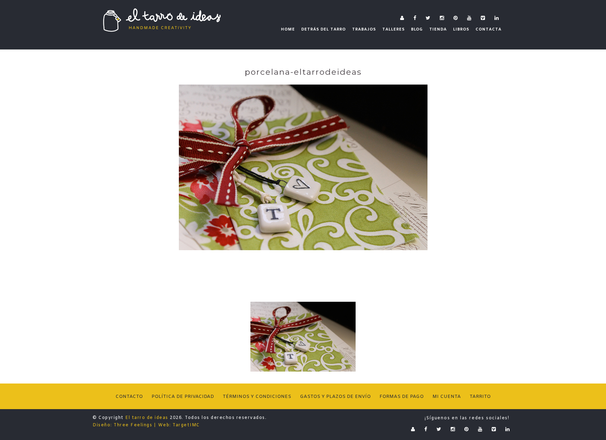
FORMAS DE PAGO (401, 397)
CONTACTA (488, 29)
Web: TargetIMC (179, 425)
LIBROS (461, 29)
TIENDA (438, 29)
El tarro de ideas (146, 418)
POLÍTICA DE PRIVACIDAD (183, 397)
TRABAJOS (364, 29)
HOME (288, 29)
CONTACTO (129, 397)
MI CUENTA (446, 397)
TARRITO (480, 397)
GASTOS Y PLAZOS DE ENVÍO (335, 397)
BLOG (417, 29)
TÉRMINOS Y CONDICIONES (257, 397)
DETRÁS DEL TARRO (323, 29)
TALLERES (393, 29)
